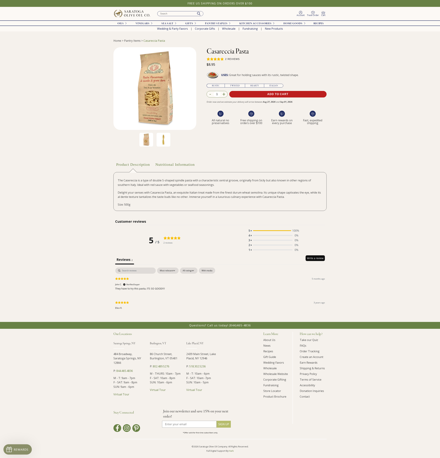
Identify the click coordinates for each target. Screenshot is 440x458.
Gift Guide (269, 357)
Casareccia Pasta (154, 41)
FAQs (303, 345)
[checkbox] (207, 271)
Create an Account (311, 357)
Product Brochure (274, 396)
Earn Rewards (308, 362)
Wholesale (228, 29)
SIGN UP (223, 424)
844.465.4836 (124, 371)
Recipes (319, 23)
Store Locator (272, 391)
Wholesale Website (275, 374)
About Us (269, 340)
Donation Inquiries (312, 391)
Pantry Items (132, 41)
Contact (305, 396)
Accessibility (307, 385)
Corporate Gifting (274, 379)
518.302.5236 (197, 366)
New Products (274, 29)
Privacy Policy (308, 374)
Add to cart (277, 94)
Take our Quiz (309, 340)
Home (117, 41)
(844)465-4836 (240, 325)
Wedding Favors (273, 362)
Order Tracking (310, 351)
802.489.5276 (161, 366)
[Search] (198, 13)
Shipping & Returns (312, 368)
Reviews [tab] (125, 259)
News (267, 345)
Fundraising (250, 29)
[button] (273, 230)
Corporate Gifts (205, 29)
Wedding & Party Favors (172, 29)
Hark (231, 450)
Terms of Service (310, 379)
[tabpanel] (220, 291)
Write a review (315, 258)
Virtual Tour (121, 394)
